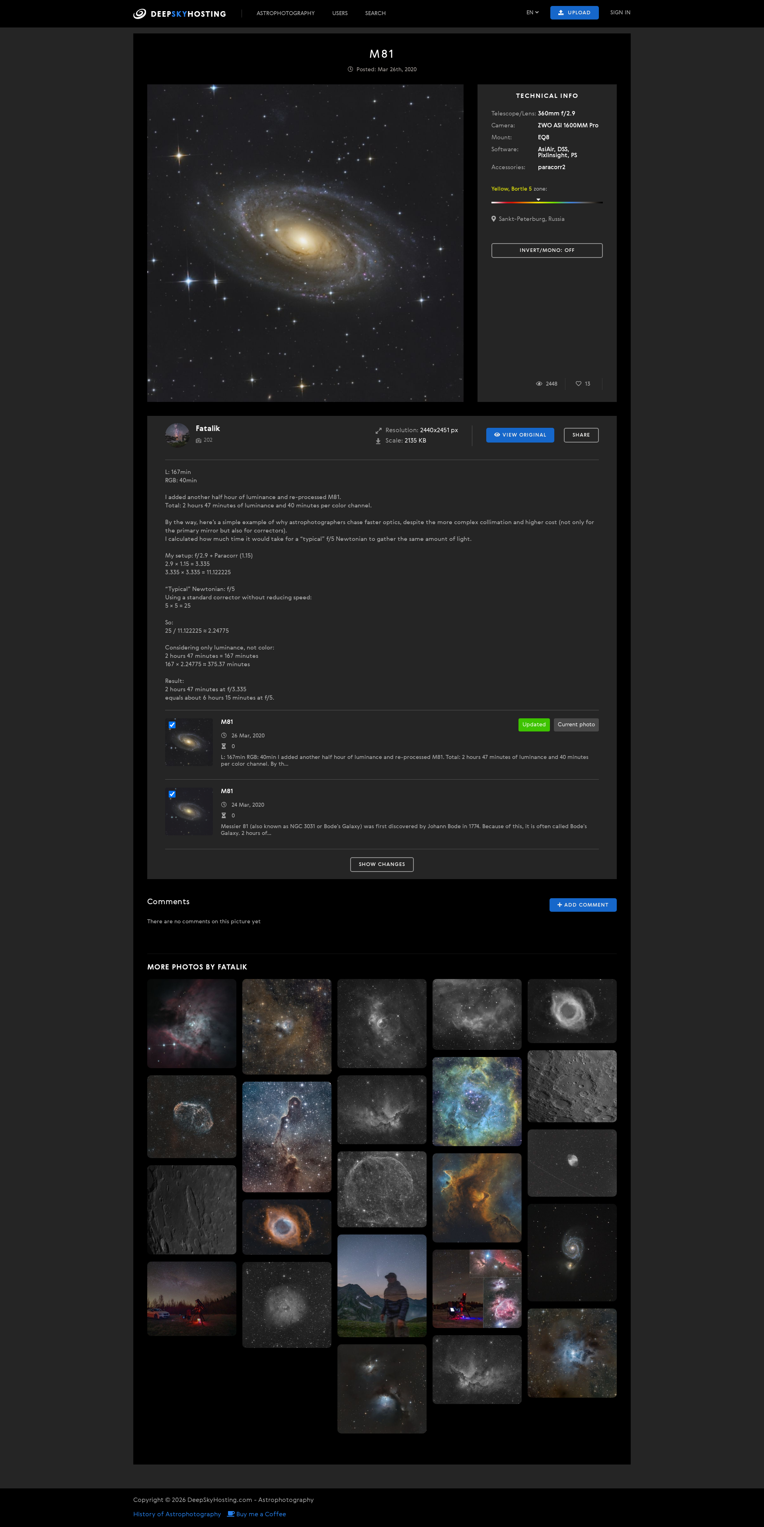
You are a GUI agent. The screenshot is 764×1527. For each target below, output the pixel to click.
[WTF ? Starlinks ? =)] (572, 1163)
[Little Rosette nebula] (286, 1305)
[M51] (572, 1252)
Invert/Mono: (547, 250)
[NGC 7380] (382, 1109)
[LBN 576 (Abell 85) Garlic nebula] (382, 1189)
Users (340, 13)
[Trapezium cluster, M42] (191, 1023)
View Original (523, 435)
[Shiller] (191, 1209)
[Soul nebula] (477, 1197)
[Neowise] (382, 1285)
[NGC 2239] (477, 1101)
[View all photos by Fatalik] (177, 435)
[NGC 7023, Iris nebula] (572, 1353)
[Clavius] (572, 1086)
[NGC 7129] (286, 1027)
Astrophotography (286, 13)
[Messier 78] (382, 1388)
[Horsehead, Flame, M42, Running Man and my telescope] (477, 1289)
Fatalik (208, 429)
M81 (227, 722)
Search (375, 13)
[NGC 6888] (191, 1116)
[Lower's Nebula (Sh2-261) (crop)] (477, 1014)
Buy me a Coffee (260, 1514)
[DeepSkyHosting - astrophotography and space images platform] (186, 14)
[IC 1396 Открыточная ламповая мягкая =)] (286, 1137)
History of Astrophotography (177, 1514)
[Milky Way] (191, 1299)
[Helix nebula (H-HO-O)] (286, 1227)
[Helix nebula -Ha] (572, 1011)
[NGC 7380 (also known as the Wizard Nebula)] (477, 1369)
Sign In (620, 13)
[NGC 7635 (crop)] (382, 1023)
